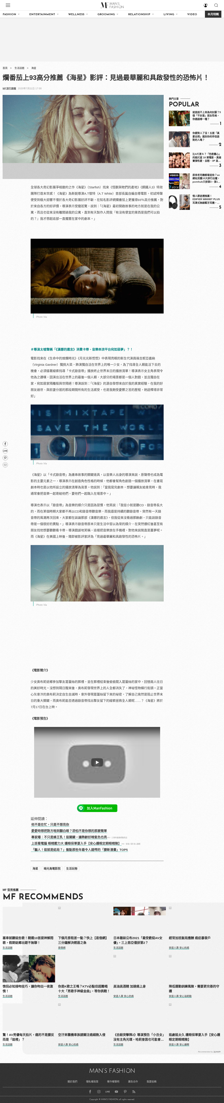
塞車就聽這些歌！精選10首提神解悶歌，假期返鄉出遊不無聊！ (28, 940)
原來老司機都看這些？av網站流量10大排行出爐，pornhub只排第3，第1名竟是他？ (206, 179)
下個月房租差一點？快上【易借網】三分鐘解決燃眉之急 (83, 940)
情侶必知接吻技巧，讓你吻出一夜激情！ (28, 989)
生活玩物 (71, 868)
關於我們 (72, 1081)
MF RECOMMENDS (43, 897)
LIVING (168, 14)
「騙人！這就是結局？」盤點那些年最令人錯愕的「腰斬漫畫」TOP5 (79, 850)
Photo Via (41, 316)
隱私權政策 (92, 1081)
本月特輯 (213, 14)
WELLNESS (76, 14)
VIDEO (192, 14)
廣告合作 (133, 1081)
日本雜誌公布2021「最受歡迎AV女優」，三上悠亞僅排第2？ (137, 940)
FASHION (9, 14)
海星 (33, 68)
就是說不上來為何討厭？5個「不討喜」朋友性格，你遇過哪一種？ (206, 115)
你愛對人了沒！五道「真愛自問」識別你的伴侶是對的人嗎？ (205, 136)
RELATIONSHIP (139, 14)
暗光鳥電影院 (52, 868)
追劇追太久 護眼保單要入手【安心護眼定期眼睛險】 (194, 1037)
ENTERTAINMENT (42, 14)
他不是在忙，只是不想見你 (50, 824)
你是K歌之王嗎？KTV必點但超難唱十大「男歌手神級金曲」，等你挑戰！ (84, 989)
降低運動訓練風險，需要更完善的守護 (194, 989)
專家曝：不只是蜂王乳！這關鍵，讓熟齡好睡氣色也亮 (69, 837)
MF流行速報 (9, 88)
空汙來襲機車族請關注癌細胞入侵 (81, 1035)
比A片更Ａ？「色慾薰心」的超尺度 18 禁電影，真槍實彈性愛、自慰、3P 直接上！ (206, 158)
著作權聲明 (113, 1081)
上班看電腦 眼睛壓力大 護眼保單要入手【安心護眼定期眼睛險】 (76, 843)
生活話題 (19, 68)
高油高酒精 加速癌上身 (129, 986)
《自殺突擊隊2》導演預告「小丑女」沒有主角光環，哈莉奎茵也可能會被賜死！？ (139, 1037)
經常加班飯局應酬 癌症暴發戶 (190, 938)
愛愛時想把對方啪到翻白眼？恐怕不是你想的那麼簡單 (69, 831)
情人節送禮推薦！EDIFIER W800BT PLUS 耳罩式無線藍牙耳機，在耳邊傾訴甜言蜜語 (206, 199)
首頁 (5, 68)
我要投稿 (151, 1081)
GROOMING (106, 14)
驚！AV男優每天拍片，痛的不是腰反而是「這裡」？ (28, 1037)
